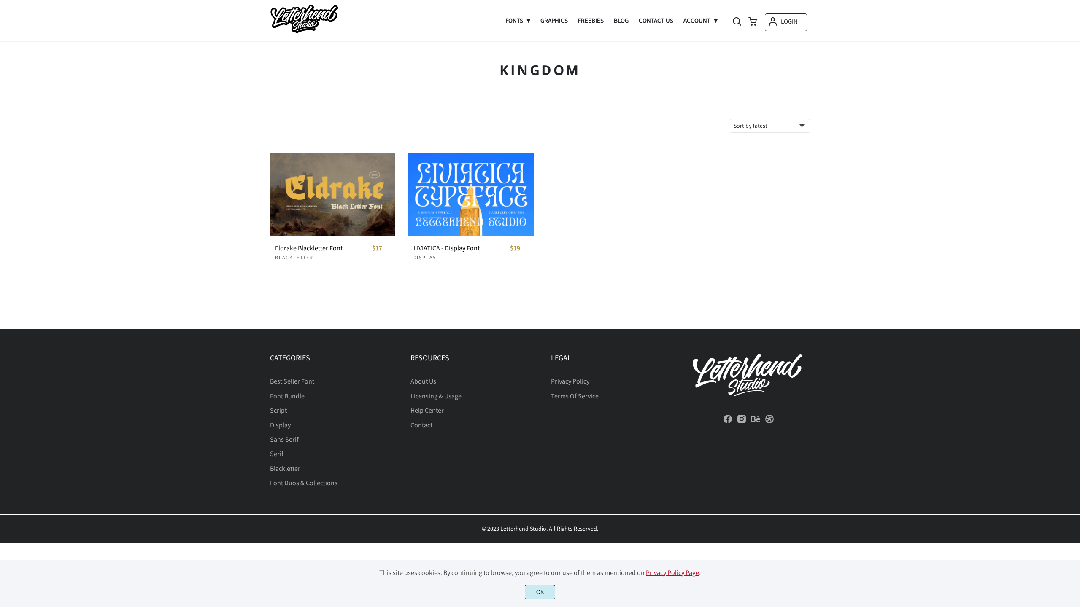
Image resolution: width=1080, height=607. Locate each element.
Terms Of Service (575, 396)
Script (278, 410)
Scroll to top (1072, 379)
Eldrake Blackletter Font (309, 248)
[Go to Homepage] (304, 30)
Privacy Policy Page (672, 572)
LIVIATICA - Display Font (446, 248)
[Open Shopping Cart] (752, 22)
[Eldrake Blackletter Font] (332, 194)
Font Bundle (287, 396)
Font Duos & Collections (304, 482)
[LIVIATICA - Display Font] (471, 194)
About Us (423, 381)
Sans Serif (284, 439)
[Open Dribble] (769, 421)
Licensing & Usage (436, 396)
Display (425, 257)
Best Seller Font (292, 381)
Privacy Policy (570, 381)
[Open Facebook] (728, 421)
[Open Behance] (756, 421)
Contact (421, 425)
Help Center (427, 410)
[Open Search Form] (737, 22)
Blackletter (294, 257)
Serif (277, 453)
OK (540, 592)
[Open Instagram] (742, 421)
